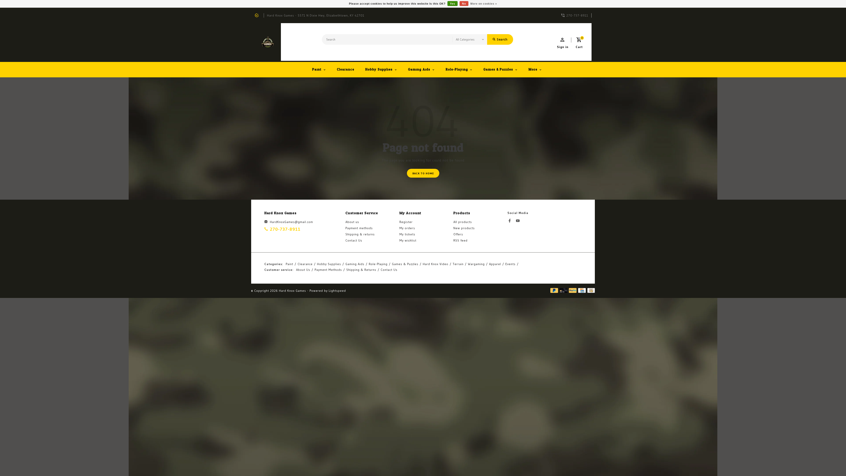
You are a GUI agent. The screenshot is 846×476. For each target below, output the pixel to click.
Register (406, 222)
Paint (316, 70)
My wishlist (407, 240)
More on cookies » (483, 3)
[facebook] (510, 220)
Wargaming (476, 264)
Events (510, 264)
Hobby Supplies (379, 70)
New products (464, 228)
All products (462, 222)
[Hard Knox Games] (267, 42)
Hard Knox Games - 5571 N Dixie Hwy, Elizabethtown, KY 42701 (315, 15)
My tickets (407, 234)
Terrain (458, 264)
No (464, 3)
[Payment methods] (590, 290)
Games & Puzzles (498, 70)
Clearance (345, 70)
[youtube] (519, 220)
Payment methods (359, 228)
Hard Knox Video (435, 264)
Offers (458, 234)
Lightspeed (337, 291)
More (533, 70)
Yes (452, 3)
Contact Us (353, 240)
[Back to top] (832, 462)
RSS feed (460, 240)
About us (352, 222)
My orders (407, 228)
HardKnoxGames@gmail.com (291, 222)
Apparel (495, 264)
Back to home (423, 173)
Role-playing (457, 70)
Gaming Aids (419, 70)
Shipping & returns (360, 234)
